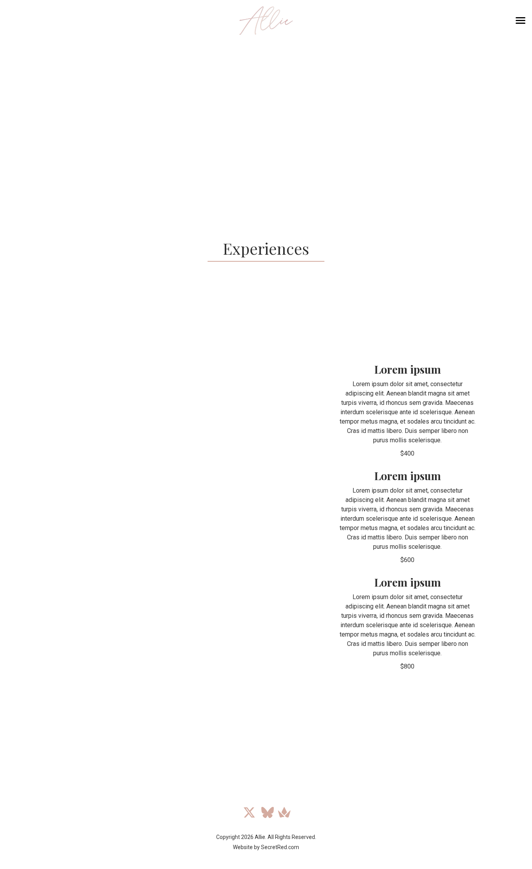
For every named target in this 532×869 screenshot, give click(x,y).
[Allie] (266, 20)
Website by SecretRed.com (266, 847)
